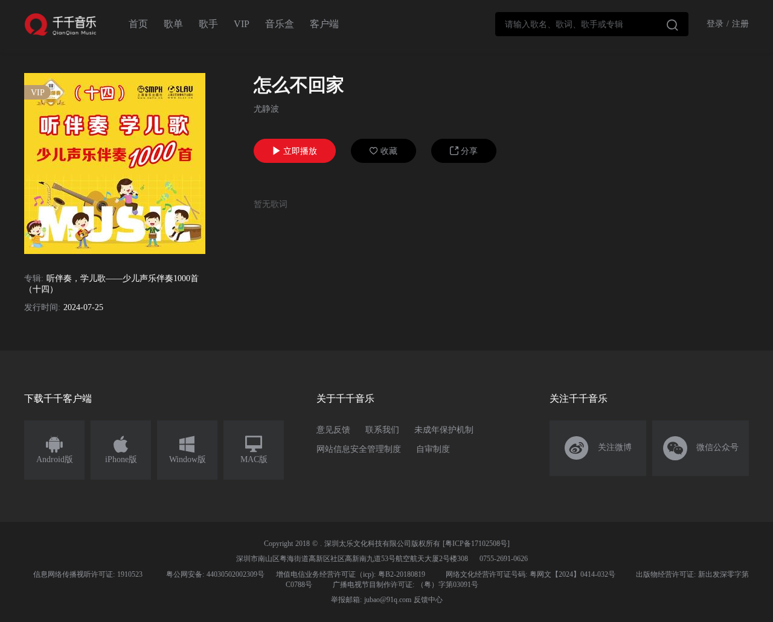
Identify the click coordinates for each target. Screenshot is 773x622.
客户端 (324, 24)
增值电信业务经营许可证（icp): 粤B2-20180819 (350, 574)
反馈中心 (428, 599)
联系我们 (382, 429)
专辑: (33, 278)
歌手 (208, 24)
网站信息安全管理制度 (358, 449)
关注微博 (598, 448)
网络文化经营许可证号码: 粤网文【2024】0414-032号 (530, 574)
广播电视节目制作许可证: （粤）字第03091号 (405, 584)
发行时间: (42, 307)
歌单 (173, 24)
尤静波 (266, 108)
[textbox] (591, 24)
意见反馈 (333, 429)
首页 (138, 24)
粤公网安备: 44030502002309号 (215, 574)
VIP (241, 24)
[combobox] (591, 24)
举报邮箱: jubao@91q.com (371, 599)
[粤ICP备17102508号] (476, 543)
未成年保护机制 (443, 429)
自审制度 (433, 449)
